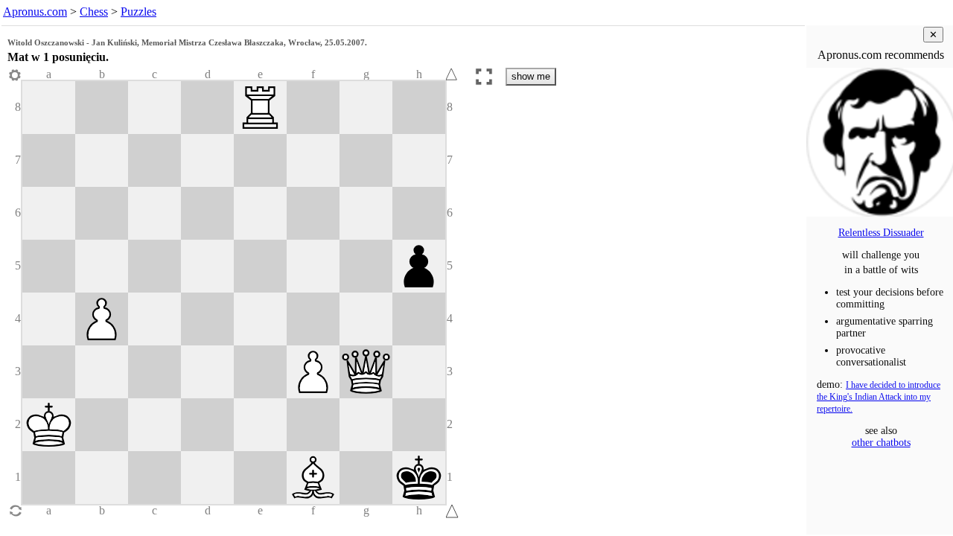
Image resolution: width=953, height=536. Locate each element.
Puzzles (138, 11)
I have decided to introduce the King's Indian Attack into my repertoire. (878, 397)
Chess (94, 11)
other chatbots (881, 442)
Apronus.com (35, 11)
